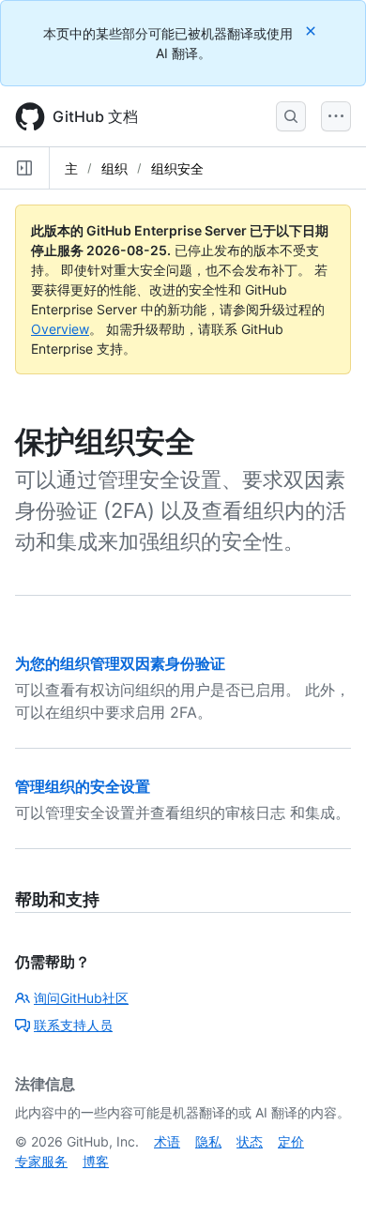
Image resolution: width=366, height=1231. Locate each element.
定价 (291, 1141)
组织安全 (177, 168)
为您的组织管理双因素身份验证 (120, 663)
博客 (96, 1161)
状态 (249, 1141)
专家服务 (41, 1161)
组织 (114, 168)
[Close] (312, 30)
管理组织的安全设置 (82, 786)
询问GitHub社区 (81, 998)
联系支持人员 (73, 1025)
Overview (60, 329)
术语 (167, 1141)
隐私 (208, 1141)
